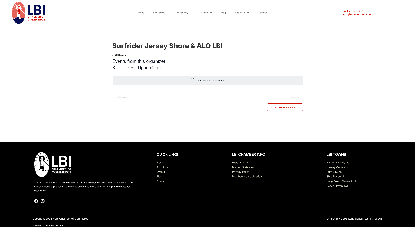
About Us (240, 12)
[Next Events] (120, 67)
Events (204, 12)
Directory (182, 12)
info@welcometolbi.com (358, 14)
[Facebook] (36, 201)
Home (140, 12)
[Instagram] (43, 201)
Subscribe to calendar (283, 107)
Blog (223, 12)
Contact (262, 12)
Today (130, 67)
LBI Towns (159, 12)
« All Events (119, 55)
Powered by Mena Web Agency (48, 225)
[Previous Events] (114, 67)
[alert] (208, 80)
